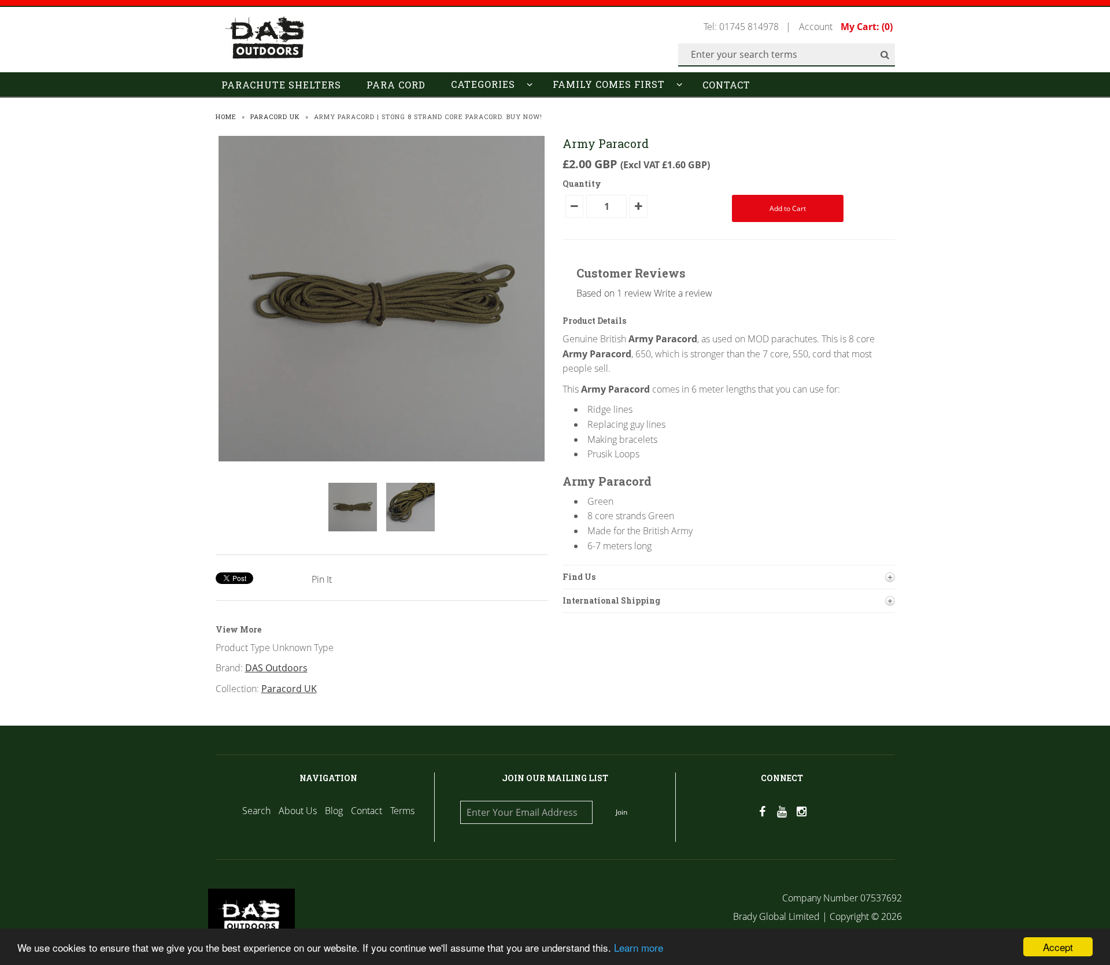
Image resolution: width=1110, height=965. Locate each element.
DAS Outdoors (276, 667)
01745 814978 (749, 26)
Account (815, 26)
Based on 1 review (614, 293)
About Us (298, 810)
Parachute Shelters (281, 85)
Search (256, 810)
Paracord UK (275, 116)
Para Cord (396, 85)
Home (226, 116)
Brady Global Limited (777, 916)
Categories (483, 84)
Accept (1058, 947)
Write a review (683, 293)
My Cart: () (867, 26)
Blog (334, 810)
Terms (402, 810)
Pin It (322, 579)
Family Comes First (609, 84)
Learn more (638, 947)
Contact (726, 85)
